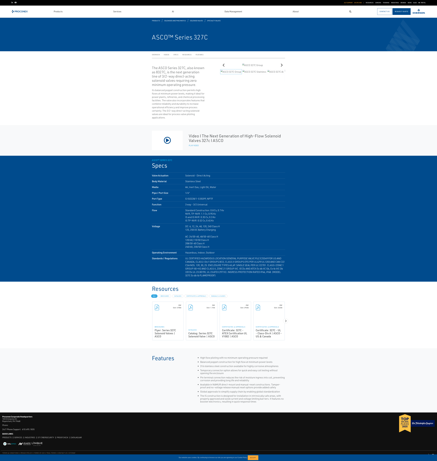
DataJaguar (76, 437)
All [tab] (154, 296)
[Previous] (223, 65)
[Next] (281, 65)
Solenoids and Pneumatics (175, 21)
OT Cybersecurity (46, 437)
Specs (175, 55)
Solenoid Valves (196, 21)
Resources (187, 55)
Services (18, 437)
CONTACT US (62, 453)
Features (199, 55)
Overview (156, 55)
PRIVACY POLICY (26, 453)
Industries (30, 437)
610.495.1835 (28, 429)
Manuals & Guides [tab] (218, 296)
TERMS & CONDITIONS (10, 453)
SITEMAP (72, 453)
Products (156, 21)
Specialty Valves (214, 21)
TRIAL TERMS (51, 453)
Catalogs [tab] (177, 296)
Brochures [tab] (165, 296)
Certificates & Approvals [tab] (196, 296)
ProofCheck (62, 437)
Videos (166, 55)
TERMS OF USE (39, 453)
